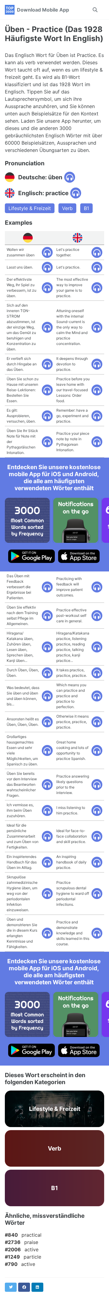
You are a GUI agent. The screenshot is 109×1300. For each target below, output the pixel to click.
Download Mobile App (43, 10)
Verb (67, 208)
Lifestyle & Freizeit (29, 208)
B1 (86, 208)
